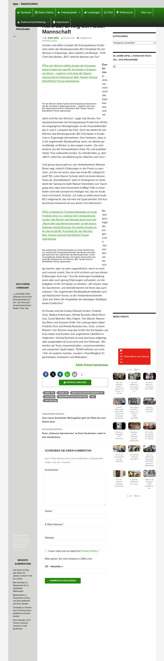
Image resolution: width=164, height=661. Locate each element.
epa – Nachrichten (25, 3)
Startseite (25, 12)
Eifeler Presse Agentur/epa (92, 364)
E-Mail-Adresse (54, 524)
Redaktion (68, 38)
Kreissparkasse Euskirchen (73, 397)
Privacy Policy (90, 551)
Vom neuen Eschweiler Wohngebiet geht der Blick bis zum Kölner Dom (74, 418)
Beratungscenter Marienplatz (87, 393)
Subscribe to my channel (136, 356)
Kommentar (52, 470)
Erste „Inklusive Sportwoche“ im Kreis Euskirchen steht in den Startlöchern (74, 433)
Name (49, 511)
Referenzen (126, 12)
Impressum (62, 22)
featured (49, 397)
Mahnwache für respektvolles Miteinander (21, 588)
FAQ (110, 12)
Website (49, 537)
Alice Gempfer (19, 620)
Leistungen (94, 12)
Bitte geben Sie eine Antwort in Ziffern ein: (68, 558)
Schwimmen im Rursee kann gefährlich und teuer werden (22, 601)
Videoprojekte (69, 12)
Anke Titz (49, 393)
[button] (46, 374)
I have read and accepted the (73, 551)
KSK (93, 397)
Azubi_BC (63, 393)
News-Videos (46, 12)
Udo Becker (51, 400)
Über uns (146, 12)
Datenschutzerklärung (33, 22)
